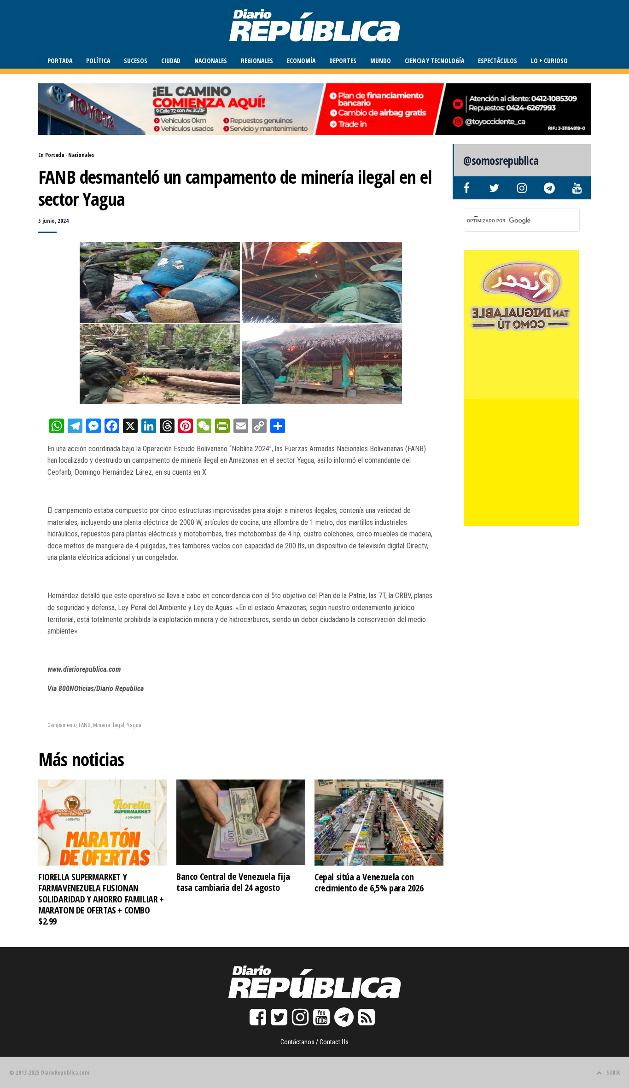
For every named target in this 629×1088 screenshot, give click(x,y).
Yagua (134, 725)
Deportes (342, 60)
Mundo (380, 60)
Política (98, 60)
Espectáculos (497, 60)
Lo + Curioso (549, 60)
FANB (85, 725)
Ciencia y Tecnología (434, 60)
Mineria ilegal (108, 725)
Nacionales (210, 60)
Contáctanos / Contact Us (314, 1042)
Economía (301, 60)
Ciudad (171, 60)
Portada (59, 60)
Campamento (61, 725)
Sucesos (135, 60)
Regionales (257, 60)
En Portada (51, 155)
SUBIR (613, 1072)
